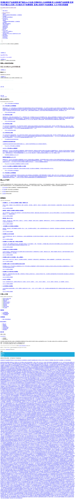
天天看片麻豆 (21, 402)
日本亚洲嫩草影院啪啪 (56, 456)
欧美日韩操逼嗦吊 (48, 463)
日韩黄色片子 (50, 370)
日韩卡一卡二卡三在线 (12, 438)
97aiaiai (35, 427)
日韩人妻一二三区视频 (38, 481)
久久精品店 (59, 489)
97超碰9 (35, 373)
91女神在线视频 (8, 369)
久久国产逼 (11, 486)
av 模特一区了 (58, 402)
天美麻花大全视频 (50, 386)
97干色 (5, 435)
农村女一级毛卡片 (7, 479)
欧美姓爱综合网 (30, 473)
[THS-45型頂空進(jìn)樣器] (10, 121)
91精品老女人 (27, 458)
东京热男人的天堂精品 (39, 418)
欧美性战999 (66, 449)
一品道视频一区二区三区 (16, 428)
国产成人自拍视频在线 (65, 456)
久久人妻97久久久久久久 (64, 488)
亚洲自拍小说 (17, 481)
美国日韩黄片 (56, 389)
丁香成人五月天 (21, 418)
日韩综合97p (61, 420)
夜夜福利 (7, 397)
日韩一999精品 (58, 470)
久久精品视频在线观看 (29, 404)
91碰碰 (13, 363)
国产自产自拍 (65, 487)
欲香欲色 (72, 366)
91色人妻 (34, 494)
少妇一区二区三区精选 (22, 461)
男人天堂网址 (35, 489)
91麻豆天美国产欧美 (27, 371)
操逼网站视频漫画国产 (10, 458)
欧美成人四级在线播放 (53, 412)
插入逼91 (35, 473)
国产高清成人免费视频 (54, 453)
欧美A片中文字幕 (56, 484)
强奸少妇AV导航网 (15, 380)
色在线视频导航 (55, 463)
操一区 (16, 387)
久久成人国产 (21, 474)
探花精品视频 (14, 479)
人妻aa (48, 371)
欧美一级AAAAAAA (59, 448)
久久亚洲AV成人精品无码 (28, 381)
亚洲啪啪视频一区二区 (11, 442)
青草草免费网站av (36, 396)
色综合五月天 (6, 410)
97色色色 (5, 465)
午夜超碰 (65, 495)
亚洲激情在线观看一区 (51, 468)
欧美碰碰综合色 (51, 392)
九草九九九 (31, 428)
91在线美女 (65, 377)
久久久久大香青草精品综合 (64, 443)
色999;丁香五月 (61, 447)
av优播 (25, 416)
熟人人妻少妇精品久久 (61, 376)
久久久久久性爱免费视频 (13, 408)
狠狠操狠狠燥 (22, 400)
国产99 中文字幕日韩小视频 (46, 447)
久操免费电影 (16, 435)
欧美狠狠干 (68, 466)
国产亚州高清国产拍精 (59, 404)
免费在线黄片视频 (67, 379)
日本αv (14, 469)
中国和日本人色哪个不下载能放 (35, 495)
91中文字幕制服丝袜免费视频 (56, 399)
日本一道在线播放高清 (42, 370)
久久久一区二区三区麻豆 (45, 381)
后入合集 (70, 418)
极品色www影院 (8, 494)
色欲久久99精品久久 (16, 443)
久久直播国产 (5, 427)
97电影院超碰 (13, 478)
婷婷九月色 (59, 450)
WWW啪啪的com (56, 423)
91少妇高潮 (50, 365)
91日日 (17, 448)
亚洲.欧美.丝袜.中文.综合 (39, 403)
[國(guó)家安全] (6, 299)
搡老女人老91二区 (50, 442)
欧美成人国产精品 (45, 389)
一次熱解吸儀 (5, 314)
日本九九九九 (24, 489)
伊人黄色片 (72, 485)
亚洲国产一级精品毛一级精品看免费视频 (35, 455)
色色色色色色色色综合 (13, 410)
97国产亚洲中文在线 (45, 472)
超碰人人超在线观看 (32, 412)
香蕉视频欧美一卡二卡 (39, 426)
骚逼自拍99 (39, 485)
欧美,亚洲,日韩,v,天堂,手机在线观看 (10, 468)
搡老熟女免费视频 (29, 479)
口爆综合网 (2, 411)
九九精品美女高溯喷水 (61, 374)
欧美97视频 (60, 416)
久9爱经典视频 (30, 425)
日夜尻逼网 (48, 469)
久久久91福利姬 (57, 417)
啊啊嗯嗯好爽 (22, 469)
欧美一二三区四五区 (66, 480)
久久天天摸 (69, 401)
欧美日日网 (33, 386)
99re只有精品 (56, 379)
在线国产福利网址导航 (64, 418)
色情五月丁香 (41, 480)
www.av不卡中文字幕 (25, 449)
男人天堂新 (16, 433)
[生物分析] (5, 305)
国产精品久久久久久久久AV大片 (44, 372)
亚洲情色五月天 (25, 428)
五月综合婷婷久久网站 (53, 466)
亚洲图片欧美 (24, 395)
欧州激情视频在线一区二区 (68, 408)
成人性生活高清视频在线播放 (39, 419)
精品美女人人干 (46, 455)
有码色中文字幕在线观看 (16, 369)
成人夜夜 (61, 408)
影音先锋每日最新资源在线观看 (68, 373)
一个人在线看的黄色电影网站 (38, 369)
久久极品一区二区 (6, 378)
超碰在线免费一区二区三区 (40, 469)
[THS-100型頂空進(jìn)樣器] (10, 130)
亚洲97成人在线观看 (66, 489)
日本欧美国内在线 (31, 447)
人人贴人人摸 (17, 403)
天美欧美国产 (3, 409)
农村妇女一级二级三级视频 (28, 364)
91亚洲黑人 (4, 442)
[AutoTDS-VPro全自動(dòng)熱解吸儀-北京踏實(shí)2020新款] (17, 163)
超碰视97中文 (16, 420)
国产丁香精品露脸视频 (20, 366)
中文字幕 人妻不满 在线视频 (14, 485)
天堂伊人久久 (12, 366)
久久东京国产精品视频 (8, 430)
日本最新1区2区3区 (60, 457)
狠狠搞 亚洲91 (70, 386)
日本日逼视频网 (62, 389)
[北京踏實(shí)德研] (37, 7)
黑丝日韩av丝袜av (55, 408)
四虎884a (25, 430)
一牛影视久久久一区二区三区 (27, 401)
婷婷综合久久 (63, 471)
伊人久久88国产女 (44, 466)
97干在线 (2, 364)
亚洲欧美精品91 (60, 425)
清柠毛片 (65, 442)
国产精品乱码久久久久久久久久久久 (31, 384)
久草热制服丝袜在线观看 (18, 493)
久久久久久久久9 (51, 403)
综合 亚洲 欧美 (15, 423)
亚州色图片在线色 (55, 486)
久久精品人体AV (25, 465)
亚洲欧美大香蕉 (10, 435)
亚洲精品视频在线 (39, 453)
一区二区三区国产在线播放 (59, 496)
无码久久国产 (21, 386)
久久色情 (66, 422)
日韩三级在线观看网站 (55, 481)
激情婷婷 (61, 379)
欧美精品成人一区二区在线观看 (9, 451)
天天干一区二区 (33, 442)
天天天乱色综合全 (63, 401)
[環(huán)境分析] (6, 303)
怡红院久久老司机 (20, 466)
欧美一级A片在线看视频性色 (51, 396)
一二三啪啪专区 (62, 446)
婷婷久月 (33, 477)
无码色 (53, 404)
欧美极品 (11, 431)
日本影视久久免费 (47, 443)
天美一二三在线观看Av (36, 399)
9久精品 (62, 465)
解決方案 (2, 331)
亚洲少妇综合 (27, 374)
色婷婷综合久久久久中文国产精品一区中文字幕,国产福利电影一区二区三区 (19, 463)
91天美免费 (20, 410)
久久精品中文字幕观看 (49, 373)
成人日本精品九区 (52, 438)
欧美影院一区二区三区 (4, 422)
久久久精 (37, 380)
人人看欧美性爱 (19, 451)
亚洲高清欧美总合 (20, 492)
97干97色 (17, 469)
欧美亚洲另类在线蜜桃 (8, 440)
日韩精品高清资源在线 (34, 470)
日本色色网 (32, 374)
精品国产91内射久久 (38, 385)
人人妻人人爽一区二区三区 (32, 430)
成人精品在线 (64, 385)
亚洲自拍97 (72, 461)
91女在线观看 (16, 454)
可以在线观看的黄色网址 (13, 386)
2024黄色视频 (49, 405)
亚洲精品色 (36, 488)
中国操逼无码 (40, 465)
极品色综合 (57, 426)
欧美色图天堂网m (25, 370)
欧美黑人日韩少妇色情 (28, 492)
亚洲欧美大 (67, 454)
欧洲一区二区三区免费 (55, 407)
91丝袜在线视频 (29, 372)
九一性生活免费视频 (23, 423)
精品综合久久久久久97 (33, 370)
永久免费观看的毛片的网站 (8, 420)
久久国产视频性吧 (30, 443)
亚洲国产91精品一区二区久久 (12, 474)
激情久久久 (15, 431)
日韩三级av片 (69, 411)
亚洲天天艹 (44, 425)
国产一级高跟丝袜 (3, 405)
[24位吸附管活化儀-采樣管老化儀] (11, 139)
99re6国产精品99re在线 (34, 416)
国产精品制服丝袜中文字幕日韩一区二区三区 (17, 480)
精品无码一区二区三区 (27, 389)
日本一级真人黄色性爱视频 (5, 432)
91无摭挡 (66, 393)
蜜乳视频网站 (13, 496)
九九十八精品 (43, 362)
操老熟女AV (12, 362)
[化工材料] (5, 307)
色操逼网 (52, 440)
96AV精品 (68, 485)
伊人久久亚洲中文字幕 (69, 496)
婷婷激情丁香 (68, 409)
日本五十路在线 (45, 393)
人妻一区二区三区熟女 (20, 442)
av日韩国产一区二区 (42, 473)
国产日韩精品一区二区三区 (34, 441)
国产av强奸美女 (57, 465)
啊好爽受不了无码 (61, 409)
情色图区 (48, 495)
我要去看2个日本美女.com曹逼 (29, 410)
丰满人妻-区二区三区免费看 (25, 424)
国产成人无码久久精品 (54, 371)
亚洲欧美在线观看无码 (54, 455)
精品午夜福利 (11, 394)
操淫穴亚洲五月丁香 (57, 385)
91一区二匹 (27, 469)
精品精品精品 (66, 477)
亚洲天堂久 (6, 431)
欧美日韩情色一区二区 (19, 477)
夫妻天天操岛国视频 (31, 378)
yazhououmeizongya (55, 443)
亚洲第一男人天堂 (52, 427)
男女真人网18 (38, 477)
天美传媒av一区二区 (21, 479)
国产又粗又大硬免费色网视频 (34, 439)
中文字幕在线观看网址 (15, 365)
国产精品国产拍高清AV (65, 364)
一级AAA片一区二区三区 (11, 495)
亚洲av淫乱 (37, 443)
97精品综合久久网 (52, 400)
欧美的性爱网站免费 (8, 399)
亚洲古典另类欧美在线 (32, 465)
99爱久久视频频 (65, 435)
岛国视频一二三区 (6, 418)
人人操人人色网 (16, 462)
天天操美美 (54, 415)
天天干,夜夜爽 (60, 424)
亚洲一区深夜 (6, 448)
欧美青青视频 (66, 433)
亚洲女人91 (17, 362)
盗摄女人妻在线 (68, 372)
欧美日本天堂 (51, 377)
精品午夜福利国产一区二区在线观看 (36, 471)
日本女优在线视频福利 (6, 466)
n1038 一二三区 (60, 451)
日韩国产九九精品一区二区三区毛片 (58, 469)
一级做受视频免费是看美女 (47, 401)
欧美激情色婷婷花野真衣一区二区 (25, 462)
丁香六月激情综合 (41, 384)
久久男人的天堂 (3, 474)
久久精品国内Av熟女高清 (60, 428)
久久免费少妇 (27, 418)
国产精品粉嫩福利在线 (48, 480)
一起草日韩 (64, 362)
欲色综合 (4, 450)
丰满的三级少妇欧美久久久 (51, 431)
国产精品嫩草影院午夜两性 (50, 395)
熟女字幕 (46, 403)
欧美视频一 (68, 427)
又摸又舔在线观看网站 (55, 464)
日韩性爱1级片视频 (39, 410)
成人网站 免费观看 (43, 468)
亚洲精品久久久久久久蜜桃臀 (51, 384)
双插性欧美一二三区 (10, 401)
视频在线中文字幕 (11, 446)
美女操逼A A (62, 363)
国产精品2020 (22, 464)
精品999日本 (56, 432)
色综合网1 (10, 462)
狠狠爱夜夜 (16, 440)
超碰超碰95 (20, 381)
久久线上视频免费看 (38, 448)
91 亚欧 (25, 455)
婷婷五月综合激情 (10, 481)
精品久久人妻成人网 (63, 453)
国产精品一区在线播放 (68, 407)
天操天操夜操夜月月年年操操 (55, 434)
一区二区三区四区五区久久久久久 (31, 435)
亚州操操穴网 (67, 463)
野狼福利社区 (7, 365)
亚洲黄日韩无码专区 (50, 435)
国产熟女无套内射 (61, 494)
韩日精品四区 (68, 380)
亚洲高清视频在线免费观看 (32, 478)
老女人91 (18, 464)
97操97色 (61, 455)
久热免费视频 (7, 473)
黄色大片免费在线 (65, 434)
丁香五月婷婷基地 (58, 386)
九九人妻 (8, 457)
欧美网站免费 (55, 447)
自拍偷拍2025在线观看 (68, 424)
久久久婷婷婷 (36, 445)
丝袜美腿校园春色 (43, 417)
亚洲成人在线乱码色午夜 (7, 389)
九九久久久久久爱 (19, 384)
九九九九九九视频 (6, 385)
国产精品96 (39, 449)
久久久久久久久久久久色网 (12, 381)
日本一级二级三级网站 (47, 378)
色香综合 (40, 416)
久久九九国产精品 (35, 476)
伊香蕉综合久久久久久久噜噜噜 (59, 485)
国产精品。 (32, 418)
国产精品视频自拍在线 (67, 416)
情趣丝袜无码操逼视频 (41, 494)
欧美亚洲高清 (30, 379)
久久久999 (47, 400)
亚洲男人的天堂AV (4, 462)
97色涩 (36, 397)
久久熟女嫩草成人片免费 (37, 392)
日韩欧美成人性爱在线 (68, 448)
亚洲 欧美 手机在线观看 (15, 388)
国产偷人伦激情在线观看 (22, 425)
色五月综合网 (36, 468)
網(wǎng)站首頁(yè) (6, 12)
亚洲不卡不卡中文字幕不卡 (23, 431)
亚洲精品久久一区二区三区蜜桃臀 (46, 479)
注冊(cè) (6, 10)
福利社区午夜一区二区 (69, 394)
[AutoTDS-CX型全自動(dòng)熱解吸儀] (12, 145)
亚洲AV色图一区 (30, 488)
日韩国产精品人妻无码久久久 (15, 378)
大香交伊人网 (54, 372)
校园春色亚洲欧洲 (21, 468)
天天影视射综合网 (57, 373)
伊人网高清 (25, 426)
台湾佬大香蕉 (52, 474)
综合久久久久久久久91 (33, 434)
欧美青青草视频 (56, 488)
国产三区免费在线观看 (27, 454)
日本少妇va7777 (38, 466)
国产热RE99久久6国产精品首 (44, 478)
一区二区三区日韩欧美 (4, 497)
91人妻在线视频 (20, 389)
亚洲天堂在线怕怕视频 (24, 394)
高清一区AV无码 (5, 480)
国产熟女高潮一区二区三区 (22, 478)
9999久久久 (39, 456)
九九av (38, 377)
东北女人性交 (51, 433)
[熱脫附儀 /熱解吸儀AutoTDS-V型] (11, 154)
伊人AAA (54, 425)
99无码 (13, 441)
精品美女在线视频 (57, 364)
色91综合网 (61, 442)
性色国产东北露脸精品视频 (56, 381)
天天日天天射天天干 (65, 402)
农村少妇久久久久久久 (24, 495)
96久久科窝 (26, 402)
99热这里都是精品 (21, 387)
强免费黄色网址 (33, 415)
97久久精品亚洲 (50, 380)
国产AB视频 (23, 476)
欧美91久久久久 (55, 439)
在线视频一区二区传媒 (18, 422)
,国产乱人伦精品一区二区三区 (28, 487)
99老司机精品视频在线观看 (46, 411)
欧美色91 (21, 454)
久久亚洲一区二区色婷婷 (53, 397)
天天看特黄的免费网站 (8, 470)
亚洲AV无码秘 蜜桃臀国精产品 (35, 431)
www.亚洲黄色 (35, 433)
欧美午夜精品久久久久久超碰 (41, 386)
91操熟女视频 (26, 415)
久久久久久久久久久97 (18, 432)
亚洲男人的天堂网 (27, 477)
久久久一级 (69, 471)
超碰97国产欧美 (18, 363)
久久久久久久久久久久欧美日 (27, 396)
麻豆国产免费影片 (7, 428)
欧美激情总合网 (22, 420)
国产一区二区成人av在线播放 (17, 484)
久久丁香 (60, 478)
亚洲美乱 (30, 369)
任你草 (60, 397)
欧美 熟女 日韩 (55, 461)
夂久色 (12, 447)
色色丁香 (36, 423)
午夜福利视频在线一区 (9, 403)
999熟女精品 (18, 412)
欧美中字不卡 (67, 465)
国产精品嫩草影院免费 (47, 415)
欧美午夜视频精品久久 (44, 441)
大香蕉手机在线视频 (23, 397)
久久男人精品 (59, 415)
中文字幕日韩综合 (11, 415)
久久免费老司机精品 (12, 412)
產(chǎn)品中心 (3, 321)
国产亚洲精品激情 (57, 392)
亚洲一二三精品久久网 (27, 484)
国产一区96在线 (31, 445)
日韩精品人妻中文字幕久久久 (35, 472)
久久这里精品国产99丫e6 (12, 461)
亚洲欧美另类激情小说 (69, 481)
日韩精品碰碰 (50, 445)
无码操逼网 (27, 440)
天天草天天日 (40, 484)
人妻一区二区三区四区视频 (47, 461)
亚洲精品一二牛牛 (48, 486)
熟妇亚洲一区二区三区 (61, 431)
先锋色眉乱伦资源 (16, 377)
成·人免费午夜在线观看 (50, 428)
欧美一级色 (29, 377)
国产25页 (51, 472)
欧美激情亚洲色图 (23, 445)
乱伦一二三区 (68, 426)
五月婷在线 (28, 407)
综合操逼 (70, 423)
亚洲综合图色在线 (17, 373)
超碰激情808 (39, 412)
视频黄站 (11, 422)
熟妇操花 (22, 409)
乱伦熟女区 (27, 427)
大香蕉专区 (11, 454)
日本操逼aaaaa (9, 372)
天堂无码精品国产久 (68, 396)
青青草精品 (65, 473)
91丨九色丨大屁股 (56, 370)
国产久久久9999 (52, 470)
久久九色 (47, 432)
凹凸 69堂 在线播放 (6, 371)
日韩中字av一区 (32, 394)
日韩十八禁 (70, 439)
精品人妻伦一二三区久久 (29, 450)
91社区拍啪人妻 (21, 450)
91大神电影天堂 (65, 365)
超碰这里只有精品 (42, 380)
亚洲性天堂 (34, 377)
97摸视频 (38, 442)
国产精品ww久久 (24, 412)
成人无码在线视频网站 (16, 372)
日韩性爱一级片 (7, 496)
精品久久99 (57, 363)
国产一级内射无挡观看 (39, 487)
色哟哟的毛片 (5, 487)
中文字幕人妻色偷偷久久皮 (26, 363)
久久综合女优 (17, 445)
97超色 (43, 373)
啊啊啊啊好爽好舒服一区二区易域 (44, 454)
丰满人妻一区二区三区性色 (7, 423)
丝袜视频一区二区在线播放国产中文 (50, 422)
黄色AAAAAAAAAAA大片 (56, 493)
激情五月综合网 (65, 479)
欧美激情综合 (29, 476)
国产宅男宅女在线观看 (57, 480)
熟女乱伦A (55, 380)
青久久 (21, 379)
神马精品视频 (29, 362)
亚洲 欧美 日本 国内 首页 (48, 487)
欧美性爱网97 (7, 366)
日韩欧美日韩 (17, 455)
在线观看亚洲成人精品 (6, 388)
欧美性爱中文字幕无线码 (23, 471)
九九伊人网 (62, 449)
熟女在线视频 (27, 400)
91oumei (24, 451)
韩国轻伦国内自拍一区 (9, 433)
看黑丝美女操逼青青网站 (18, 470)
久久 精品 (51, 389)
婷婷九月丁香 (6, 485)
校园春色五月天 (67, 445)
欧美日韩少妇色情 (5, 392)
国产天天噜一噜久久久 (7, 363)
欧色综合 (63, 392)
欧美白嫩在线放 (61, 422)
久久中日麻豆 (18, 449)
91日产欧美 (44, 387)
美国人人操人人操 (19, 371)
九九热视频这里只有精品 (39, 404)
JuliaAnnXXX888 (15, 402)
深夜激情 (52, 379)
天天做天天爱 (62, 426)
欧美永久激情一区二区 (57, 365)
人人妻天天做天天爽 (31, 461)
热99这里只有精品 (38, 393)
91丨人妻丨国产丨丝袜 (24, 376)
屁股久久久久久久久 (10, 396)
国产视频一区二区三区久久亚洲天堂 (43, 440)
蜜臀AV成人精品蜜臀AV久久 (46, 492)
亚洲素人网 (26, 448)
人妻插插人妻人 (25, 369)
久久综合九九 (13, 385)
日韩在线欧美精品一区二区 (61, 474)
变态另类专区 (47, 418)
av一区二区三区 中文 (20, 427)
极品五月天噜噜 (40, 407)
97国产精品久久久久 (62, 380)
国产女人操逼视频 (55, 449)
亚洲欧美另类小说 (36, 381)
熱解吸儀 (2, 310)
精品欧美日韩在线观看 (4, 362)
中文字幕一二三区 (39, 378)
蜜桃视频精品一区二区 (29, 468)
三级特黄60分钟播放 (54, 478)
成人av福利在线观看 (39, 464)
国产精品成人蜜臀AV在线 (68, 378)
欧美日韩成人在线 (27, 474)
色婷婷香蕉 (39, 373)
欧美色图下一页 (29, 451)
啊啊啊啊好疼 (69, 403)
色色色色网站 (27, 486)
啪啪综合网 (31, 403)
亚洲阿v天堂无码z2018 (6, 407)
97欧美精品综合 (45, 420)
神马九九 (4, 477)
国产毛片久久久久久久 (19, 441)
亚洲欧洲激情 (61, 463)
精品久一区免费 (21, 374)
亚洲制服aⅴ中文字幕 (42, 435)
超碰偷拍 (11, 489)
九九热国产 (52, 495)
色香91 (54, 472)
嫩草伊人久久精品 (55, 369)
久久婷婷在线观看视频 (37, 387)
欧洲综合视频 (3, 374)
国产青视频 (62, 370)
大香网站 (34, 389)
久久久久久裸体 (7, 364)
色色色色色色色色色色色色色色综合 (59, 411)
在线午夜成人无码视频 (48, 488)
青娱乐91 (69, 417)
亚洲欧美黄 (16, 397)
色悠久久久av (42, 450)
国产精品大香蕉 (38, 461)
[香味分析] (5, 300)
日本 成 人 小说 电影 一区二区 (44, 434)
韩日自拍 (72, 456)
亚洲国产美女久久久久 (12, 492)
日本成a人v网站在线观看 (66, 397)
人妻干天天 (43, 431)
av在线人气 (8, 484)
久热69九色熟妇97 (35, 371)
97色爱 (6, 394)
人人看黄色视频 (14, 466)
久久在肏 (18, 424)
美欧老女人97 (58, 395)
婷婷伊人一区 (59, 400)
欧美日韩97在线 (20, 364)
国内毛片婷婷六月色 (16, 379)
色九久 (21, 365)
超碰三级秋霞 (64, 386)
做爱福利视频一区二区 (57, 362)
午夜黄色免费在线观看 (62, 439)
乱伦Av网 (63, 395)
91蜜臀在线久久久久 (8, 434)
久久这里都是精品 (28, 411)
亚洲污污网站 (31, 481)
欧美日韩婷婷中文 (7, 380)
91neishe (10, 379)
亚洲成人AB (26, 441)
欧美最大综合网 (39, 415)
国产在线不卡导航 (30, 423)
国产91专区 (4, 372)
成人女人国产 (13, 364)
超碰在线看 (19, 370)
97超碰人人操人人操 (64, 423)
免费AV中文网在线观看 (61, 468)
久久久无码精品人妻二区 (40, 394)
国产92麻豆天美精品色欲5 (45, 379)
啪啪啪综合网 (22, 393)
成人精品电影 (62, 481)
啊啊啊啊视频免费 (22, 419)
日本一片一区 (35, 454)
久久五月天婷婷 (66, 425)
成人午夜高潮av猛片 (69, 369)
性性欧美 (62, 407)
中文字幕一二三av (45, 412)
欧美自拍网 (8, 409)
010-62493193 (3, 336)
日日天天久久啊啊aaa (44, 424)
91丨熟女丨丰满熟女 (20, 385)
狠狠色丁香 (21, 415)
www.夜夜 (25, 379)
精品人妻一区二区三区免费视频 (39, 428)
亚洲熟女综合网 (40, 409)
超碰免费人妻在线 (23, 377)
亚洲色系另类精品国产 (69, 363)
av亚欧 (69, 462)
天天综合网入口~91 (27, 365)
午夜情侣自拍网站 (28, 387)
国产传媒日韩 (61, 410)
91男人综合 (56, 387)
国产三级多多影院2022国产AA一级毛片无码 (44, 496)
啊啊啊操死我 (9, 424)
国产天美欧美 (68, 389)
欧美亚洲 (55, 376)
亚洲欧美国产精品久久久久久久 (41, 374)
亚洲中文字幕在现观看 (30, 380)
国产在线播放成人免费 (11, 464)
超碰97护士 (64, 387)
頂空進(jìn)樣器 (5, 327)
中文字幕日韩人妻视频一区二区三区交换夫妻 (11, 416)
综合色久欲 (43, 396)
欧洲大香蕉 (56, 442)
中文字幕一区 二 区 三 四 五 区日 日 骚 (50, 416)
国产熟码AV (31, 448)
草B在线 (40, 420)
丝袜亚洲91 (60, 378)
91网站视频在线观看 (8, 488)
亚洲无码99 (22, 458)
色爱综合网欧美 (28, 392)
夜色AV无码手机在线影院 (69, 404)
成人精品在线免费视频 (43, 365)
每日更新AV (12, 457)
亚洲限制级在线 (34, 458)
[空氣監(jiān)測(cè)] (6, 301)
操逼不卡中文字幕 (54, 394)
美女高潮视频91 (68, 419)
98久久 (22, 416)
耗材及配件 (5, 329)
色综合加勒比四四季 (36, 474)
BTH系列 (4, 191)
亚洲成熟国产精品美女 (12, 439)
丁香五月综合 (7, 426)
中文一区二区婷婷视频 (44, 470)
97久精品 (57, 446)
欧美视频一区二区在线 (37, 401)
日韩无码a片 (57, 403)
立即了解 (2, 86)
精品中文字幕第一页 (62, 466)
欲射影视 (30, 433)
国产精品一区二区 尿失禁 (69, 410)
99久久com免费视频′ (66, 399)
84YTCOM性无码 (6, 395)
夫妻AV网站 (24, 473)
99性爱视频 (46, 471)
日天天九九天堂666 (16, 434)
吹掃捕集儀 (2, 316)
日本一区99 (19, 453)
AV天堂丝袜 (31, 373)
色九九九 (12, 473)
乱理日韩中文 (44, 392)
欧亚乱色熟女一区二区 (57, 388)
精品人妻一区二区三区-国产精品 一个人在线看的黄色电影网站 (16, 472)
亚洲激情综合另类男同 (29, 385)
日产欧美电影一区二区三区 (65, 366)
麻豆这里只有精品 (23, 447)
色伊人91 (12, 407)
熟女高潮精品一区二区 (43, 489)
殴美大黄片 (41, 488)
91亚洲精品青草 (27, 386)
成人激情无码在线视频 (7, 419)
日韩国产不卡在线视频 (21, 496)
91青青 (60, 387)
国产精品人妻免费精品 (15, 409)
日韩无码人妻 (6, 489)
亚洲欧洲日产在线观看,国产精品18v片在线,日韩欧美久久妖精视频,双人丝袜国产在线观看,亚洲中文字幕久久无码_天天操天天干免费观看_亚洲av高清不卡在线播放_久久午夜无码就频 (35, 360)
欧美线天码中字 (70, 473)
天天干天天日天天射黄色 (18, 430)
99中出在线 (13, 449)
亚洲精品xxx (30, 489)
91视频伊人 (67, 486)
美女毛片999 (21, 448)
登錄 (3, 10)
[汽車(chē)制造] (6, 306)
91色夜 (30, 399)
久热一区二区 (16, 393)
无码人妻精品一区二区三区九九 (20, 417)
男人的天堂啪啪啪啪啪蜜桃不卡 (54, 471)
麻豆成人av (26, 434)
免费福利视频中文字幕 (24, 403)
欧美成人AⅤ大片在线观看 (58, 458)
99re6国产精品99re (18, 473)
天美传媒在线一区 (36, 492)
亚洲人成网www (33, 407)
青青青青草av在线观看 (17, 489)
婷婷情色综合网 (30, 395)
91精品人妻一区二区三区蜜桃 (49, 363)
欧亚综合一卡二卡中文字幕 (46, 456)
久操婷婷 (42, 486)
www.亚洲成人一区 (24, 373)
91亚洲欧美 (68, 392)
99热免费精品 (64, 450)
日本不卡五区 (8, 402)
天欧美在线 (4, 400)
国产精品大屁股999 (70, 431)
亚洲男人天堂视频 (60, 372)
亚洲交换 (44, 495)
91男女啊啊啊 (39, 389)
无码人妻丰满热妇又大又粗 (43, 397)
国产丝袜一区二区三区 (36, 411)
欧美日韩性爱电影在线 (42, 451)
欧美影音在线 (65, 415)
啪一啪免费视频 (50, 417)
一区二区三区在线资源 (52, 424)
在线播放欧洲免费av (14, 418)
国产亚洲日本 (44, 388)
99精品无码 (19, 439)
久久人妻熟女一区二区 (29, 366)
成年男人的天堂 (12, 448)
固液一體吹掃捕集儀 (7, 319)
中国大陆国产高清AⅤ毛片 (39, 364)
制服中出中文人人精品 (20, 446)
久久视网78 (26, 493)
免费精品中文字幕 (30, 419)
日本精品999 (39, 402)
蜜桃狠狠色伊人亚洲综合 (47, 402)
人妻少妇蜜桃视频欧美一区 (15, 395)
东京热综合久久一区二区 (51, 477)
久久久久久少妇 (60, 396)
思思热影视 (26, 399)
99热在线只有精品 (11, 404)
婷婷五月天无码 (46, 453)
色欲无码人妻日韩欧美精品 (27, 494)
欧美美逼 (21, 426)
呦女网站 (6, 446)
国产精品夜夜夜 (18, 401)
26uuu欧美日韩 (60, 384)
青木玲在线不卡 (37, 486)
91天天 (28, 416)
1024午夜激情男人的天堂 (29, 466)
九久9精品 (22, 485)
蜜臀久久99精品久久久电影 (54, 393)
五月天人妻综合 (10, 493)
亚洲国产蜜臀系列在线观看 (7, 377)
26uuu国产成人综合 (58, 377)
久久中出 (32, 486)
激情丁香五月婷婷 (63, 464)
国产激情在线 (44, 448)
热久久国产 (32, 422)
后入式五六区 (17, 457)
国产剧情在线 (50, 388)
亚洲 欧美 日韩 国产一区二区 (12, 374)
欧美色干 (17, 415)
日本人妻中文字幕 (41, 427)
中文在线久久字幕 (46, 481)
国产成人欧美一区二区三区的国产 (58, 454)
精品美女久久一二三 (36, 424)
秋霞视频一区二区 (40, 408)
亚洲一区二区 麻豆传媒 (16, 465)
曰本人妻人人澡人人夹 (39, 457)
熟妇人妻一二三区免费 (48, 364)
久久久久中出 (48, 419)
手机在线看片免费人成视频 (20, 407)
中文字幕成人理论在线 (46, 399)
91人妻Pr (6, 386)
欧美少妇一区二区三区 (37, 425)
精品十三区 (43, 477)
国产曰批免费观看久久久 (8, 417)
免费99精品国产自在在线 (20, 404)
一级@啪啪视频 (34, 485)
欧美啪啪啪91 (56, 366)
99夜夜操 (58, 472)
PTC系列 (4, 189)
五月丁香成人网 (17, 447)
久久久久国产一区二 (33, 402)
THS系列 (4, 193)
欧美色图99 (14, 389)
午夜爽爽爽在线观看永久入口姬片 (33, 417)
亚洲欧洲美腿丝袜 (47, 407)
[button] (2, 96)
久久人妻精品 (6, 486)
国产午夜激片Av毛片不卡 (16, 494)
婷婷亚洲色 (23, 372)
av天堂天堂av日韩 (53, 450)
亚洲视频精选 (55, 378)
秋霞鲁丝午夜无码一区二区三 (18, 399)
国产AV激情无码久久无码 (31, 496)
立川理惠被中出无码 (40, 376)
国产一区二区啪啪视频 (50, 473)
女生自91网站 (48, 394)
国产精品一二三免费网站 (62, 430)
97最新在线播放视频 (35, 365)
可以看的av (32, 427)
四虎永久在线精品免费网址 (45, 493)
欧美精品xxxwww (17, 396)
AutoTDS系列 (4, 187)
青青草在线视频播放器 (67, 451)
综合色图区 (41, 363)
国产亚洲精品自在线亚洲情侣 (11, 370)
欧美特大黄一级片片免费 (52, 430)
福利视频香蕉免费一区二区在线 (52, 494)
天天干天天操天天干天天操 (38, 462)
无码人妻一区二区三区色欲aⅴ (18, 411)
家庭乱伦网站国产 (52, 457)
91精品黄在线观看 (26, 422)
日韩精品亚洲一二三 (26, 453)
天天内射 (47, 427)
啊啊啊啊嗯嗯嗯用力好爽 (9, 445)
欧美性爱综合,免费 (30, 397)
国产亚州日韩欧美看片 (63, 462)
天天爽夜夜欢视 (70, 453)
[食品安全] (5, 304)
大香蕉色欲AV (34, 409)
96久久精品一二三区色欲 (69, 457)
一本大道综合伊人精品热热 (39, 463)
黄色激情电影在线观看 (65, 405)
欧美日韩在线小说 (53, 441)
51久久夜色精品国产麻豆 (41, 405)
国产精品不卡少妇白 (39, 422)
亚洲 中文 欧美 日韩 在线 (7, 469)
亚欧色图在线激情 (23, 405)
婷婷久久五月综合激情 (31, 405)
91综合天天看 (17, 458)
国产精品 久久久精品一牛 (59, 445)
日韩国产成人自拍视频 (32, 408)
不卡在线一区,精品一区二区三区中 (37, 400)
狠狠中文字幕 (49, 425)
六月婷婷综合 (7, 449)
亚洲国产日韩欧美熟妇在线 (11, 453)
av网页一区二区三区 (61, 441)
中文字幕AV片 (61, 394)
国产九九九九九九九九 (24, 388)
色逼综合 (11, 392)
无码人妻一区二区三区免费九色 (16, 497)
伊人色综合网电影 (63, 417)
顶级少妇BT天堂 (36, 493)
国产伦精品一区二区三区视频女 (67, 381)
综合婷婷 (21, 455)
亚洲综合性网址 (36, 379)
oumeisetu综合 (24, 378)
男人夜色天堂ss (25, 439)
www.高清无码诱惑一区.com (15, 476)
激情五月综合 (62, 486)
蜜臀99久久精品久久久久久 (47, 385)
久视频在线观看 (52, 446)
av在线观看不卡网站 (60, 477)
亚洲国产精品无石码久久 (48, 462)
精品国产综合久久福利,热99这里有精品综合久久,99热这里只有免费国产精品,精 (32, 438)
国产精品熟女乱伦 (65, 400)
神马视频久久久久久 (66, 493)
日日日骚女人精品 (23, 362)
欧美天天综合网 (6, 441)
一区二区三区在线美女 (56, 405)
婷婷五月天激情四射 (54, 409)
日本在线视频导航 (41, 423)
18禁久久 (18, 495)
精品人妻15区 (35, 451)
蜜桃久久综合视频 (48, 404)
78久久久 (6, 438)
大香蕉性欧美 (62, 369)
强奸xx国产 (22, 435)
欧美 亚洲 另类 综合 (10, 393)
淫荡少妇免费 (4, 492)
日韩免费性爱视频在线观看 (64, 461)
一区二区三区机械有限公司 (47, 485)
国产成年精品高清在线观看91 (13, 405)
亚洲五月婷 (11, 397)
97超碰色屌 (46, 446)
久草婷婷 (43, 432)
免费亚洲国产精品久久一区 (19, 486)
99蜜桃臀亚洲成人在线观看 (53, 410)
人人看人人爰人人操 (36, 362)
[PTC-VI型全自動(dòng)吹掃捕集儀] (12, 103)
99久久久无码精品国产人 (47, 449)
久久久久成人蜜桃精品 (48, 376)
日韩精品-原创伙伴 (67, 412)
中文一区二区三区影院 (44, 377)
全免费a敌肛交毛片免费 (56, 419)
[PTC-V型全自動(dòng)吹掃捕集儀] (12, 170)
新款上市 (4, 323)
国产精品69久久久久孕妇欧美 (29, 432)
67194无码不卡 (28, 485)
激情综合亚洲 (67, 447)
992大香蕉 (63, 419)
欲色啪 (1, 486)
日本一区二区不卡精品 (8, 373)
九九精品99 (14, 425)
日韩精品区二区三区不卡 (69, 420)
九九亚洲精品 (50, 458)
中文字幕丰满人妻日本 (23, 408)
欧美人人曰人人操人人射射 (61, 438)
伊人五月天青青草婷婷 (58, 487)
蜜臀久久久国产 (5, 439)
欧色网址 (56, 440)
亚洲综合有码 (3, 495)
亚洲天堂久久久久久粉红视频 (32, 480)
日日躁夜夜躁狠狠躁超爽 (49, 366)
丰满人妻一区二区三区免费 (49, 426)
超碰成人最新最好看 (11, 477)
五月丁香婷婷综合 (33, 388)
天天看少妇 (37, 450)
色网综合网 (66, 458)
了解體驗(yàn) (3, 52)
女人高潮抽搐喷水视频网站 (18, 488)
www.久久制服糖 (23, 456)
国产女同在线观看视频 (14, 426)
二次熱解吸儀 (5, 312)
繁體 (1, 351)
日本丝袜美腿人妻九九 (48, 484)
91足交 (12, 432)
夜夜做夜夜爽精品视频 (29, 393)
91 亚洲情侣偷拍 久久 (16, 456)
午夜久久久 (67, 395)
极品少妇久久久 (56, 401)
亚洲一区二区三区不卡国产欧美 (32, 420)
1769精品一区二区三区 (7, 456)
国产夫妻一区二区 (27, 409)
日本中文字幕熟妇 (8, 411)
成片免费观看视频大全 (30, 464)
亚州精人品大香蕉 (58, 473)
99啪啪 (55, 489)
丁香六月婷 (45, 410)
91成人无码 (47, 450)
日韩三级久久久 (42, 476)
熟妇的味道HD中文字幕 (12, 487)
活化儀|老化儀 (5, 328)
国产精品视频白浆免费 (52, 374)
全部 (3, 14)
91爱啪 (54, 402)
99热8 (68, 362)
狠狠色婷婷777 (38, 447)
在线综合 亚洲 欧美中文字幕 (46, 439)
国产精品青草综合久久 (10, 387)
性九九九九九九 (13, 384)
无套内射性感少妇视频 (51, 451)
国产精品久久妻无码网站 (39, 366)
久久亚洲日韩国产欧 (30, 457)
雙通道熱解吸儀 (6, 313)
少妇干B (22, 434)
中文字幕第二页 (35, 363)
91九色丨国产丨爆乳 (48, 369)
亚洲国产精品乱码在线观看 (43, 433)
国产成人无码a (43, 442)
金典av (10, 441)
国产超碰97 (20, 487)
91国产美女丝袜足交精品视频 (65, 484)
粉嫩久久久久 (48, 476)
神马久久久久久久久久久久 (30, 446)
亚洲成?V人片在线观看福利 (48, 465)
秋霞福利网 (46, 457)
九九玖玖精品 (61, 412)
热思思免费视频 (63, 403)
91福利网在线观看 (57, 435)
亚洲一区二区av (33, 440)
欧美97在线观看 (51, 489)
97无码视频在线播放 (15, 400)
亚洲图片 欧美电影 (47, 464)
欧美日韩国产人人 (50, 387)
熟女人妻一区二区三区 (59, 495)
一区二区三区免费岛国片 (54, 420)
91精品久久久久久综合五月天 (19, 392)
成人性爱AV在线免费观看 (42, 458)
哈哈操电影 (32, 469)
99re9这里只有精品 (48, 408)
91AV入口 (62, 472)
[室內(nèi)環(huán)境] (7, 298)
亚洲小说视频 (35, 372)
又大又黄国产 (16, 394)
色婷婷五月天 (7, 447)
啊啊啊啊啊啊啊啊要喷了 (45, 474)
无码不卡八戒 (32, 453)
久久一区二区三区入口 (59, 433)
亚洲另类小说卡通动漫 (6, 478)
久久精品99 (52, 432)
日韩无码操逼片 (50, 362)
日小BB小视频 (46, 409)
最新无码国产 (13, 371)
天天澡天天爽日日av (40, 446)
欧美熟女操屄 (3, 457)
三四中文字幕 (68, 441)
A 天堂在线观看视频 (24, 481)
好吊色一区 (39, 388)
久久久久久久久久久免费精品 (12, 450)
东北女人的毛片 (24, 443)
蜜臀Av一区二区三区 (70, 494)
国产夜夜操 (30, 493)
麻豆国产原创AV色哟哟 (54, 418)
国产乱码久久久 (16, 419)
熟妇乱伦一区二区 (51, 448)
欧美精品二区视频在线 (57, 479)
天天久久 (14, 424)
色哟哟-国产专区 (21, 440)
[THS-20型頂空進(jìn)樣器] (10, 112)
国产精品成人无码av (12, 427)
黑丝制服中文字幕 (33, 449)
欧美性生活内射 (33, 376)
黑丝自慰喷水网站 (5, 455)
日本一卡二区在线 (42, 371)
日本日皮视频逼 (22, 380)
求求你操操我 (56, 462)
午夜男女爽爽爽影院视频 (7, 443)
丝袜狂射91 (27, 442)
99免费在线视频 (38, 432)
